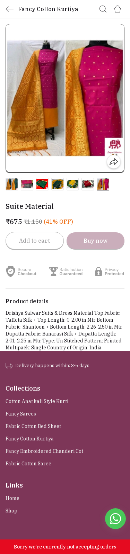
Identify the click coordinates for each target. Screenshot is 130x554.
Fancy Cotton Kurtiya (30, 439)
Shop (11, 511)
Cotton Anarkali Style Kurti (37, 401)
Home (12, 498)
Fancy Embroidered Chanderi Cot (44, 451)
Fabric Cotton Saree (28, 464)
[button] (12, 184)
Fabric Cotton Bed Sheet (33, 426)
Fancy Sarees (21, 414)
